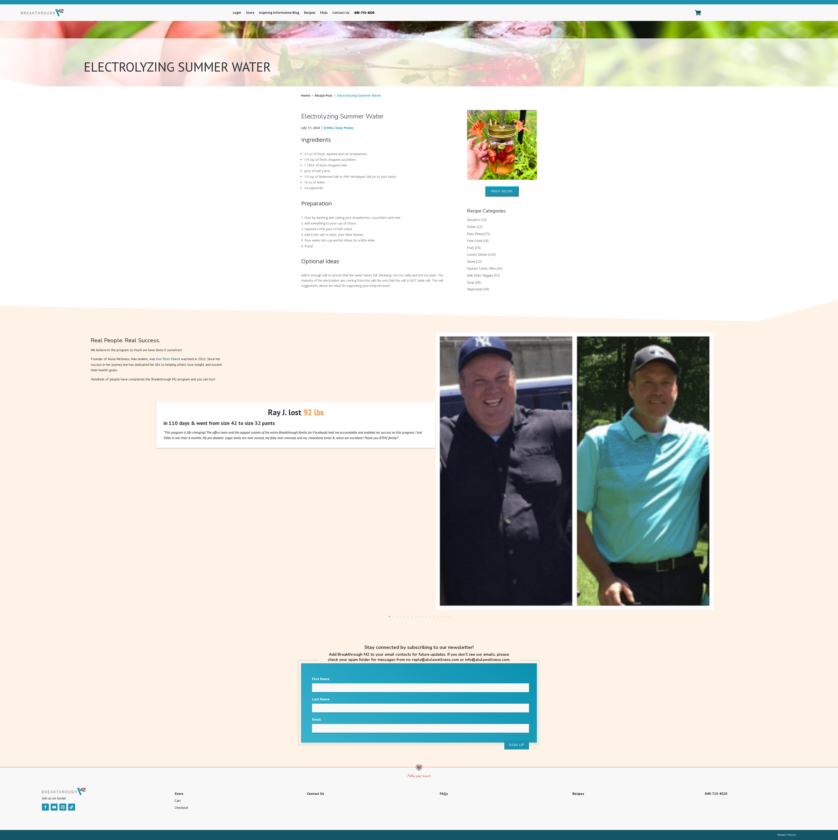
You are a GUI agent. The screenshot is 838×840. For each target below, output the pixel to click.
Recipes (309, 12)
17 (449, 616)
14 (437, 616)
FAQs (324, 12)
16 (445, 616)
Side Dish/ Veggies (480, 275)
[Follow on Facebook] (45, 807)
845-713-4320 (364, 12)
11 (426, 616)
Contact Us (340, 12)
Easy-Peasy (344, 128)
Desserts (473, 219)
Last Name (322, 699)
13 (434, 616)
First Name (322, 679)
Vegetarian (475, 289)
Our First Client (168, 359)
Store (250, 12)
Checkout (181, 807)
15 (441, 616)
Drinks (329, 128)
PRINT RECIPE (502, 191)
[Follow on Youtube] (54, 807)
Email (317, 719)
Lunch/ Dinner (477, 254)
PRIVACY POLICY (786, 835)
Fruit (470, 247)
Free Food (474, 240)
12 (430, 616)
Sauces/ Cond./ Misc (481, 268)
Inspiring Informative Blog (279, 12)
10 (423, 616)
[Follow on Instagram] (62, 807)
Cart (178, 800)
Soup (470, 282)
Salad (471, 261)
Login (237, 12)
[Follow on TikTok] (71, 807)
